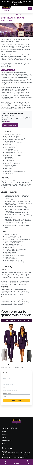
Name (4, 376)
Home (2, 15)
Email (4, 387)
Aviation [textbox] (5, 396)
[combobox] (16, 396)
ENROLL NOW (16, 400)
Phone (4, 382)
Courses (8, 15)
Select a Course (7, 393)
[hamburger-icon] (30, 8)
